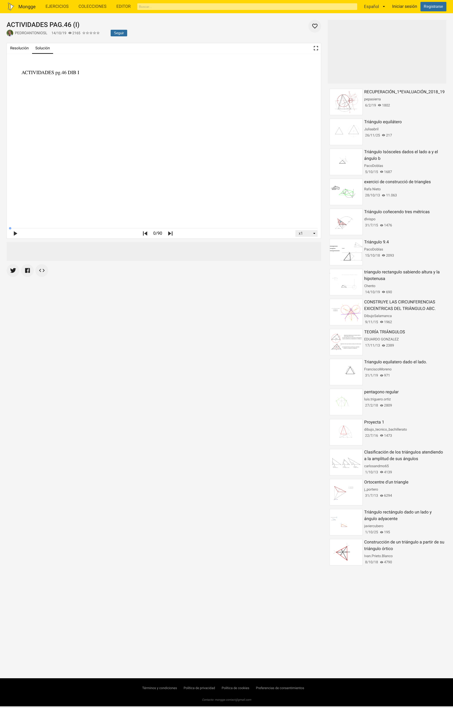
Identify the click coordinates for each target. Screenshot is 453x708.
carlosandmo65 (376, 466)
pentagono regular (381, 392)
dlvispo (370, 219)
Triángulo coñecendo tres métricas (397, 211)
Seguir (119, 33)
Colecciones (93, 6)
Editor (123, 6)
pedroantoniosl (31, 33)
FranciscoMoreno (378, 369)
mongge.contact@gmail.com (233, 699)
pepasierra (372, 99)
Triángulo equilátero (383, 121)
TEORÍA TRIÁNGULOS (384, 332)
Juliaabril (371, 129)
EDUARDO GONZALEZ (381, 339)
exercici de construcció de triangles (397, 181)
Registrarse (433, 6)
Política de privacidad (199, 688)
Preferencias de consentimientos (280, 688)
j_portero (371, 489)
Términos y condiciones (159, 688)
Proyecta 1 (374, 422)
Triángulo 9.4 (376, 242)
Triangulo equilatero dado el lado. (395, 362)
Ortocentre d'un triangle (386, 482)
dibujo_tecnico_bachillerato (385, 429)
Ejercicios (57, 6)
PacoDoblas (373, 166)
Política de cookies (235, 688)
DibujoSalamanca (378, 316)
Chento (370, 286)
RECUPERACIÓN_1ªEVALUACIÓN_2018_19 (404, 91)
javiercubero (373, 526)
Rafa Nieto (372, 189)
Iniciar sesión (404, 6)
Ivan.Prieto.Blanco (378, 556)
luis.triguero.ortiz (377, 399)
